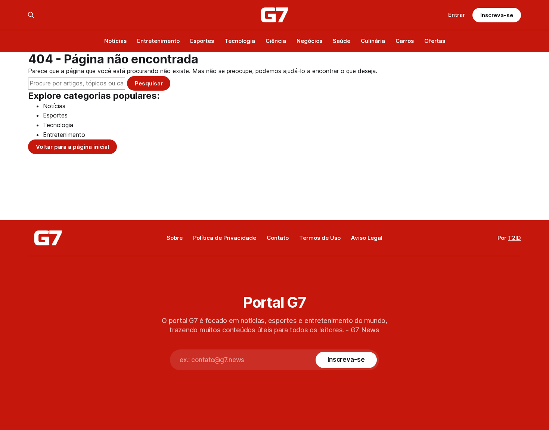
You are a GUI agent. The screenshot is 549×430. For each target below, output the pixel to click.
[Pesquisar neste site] (31, 15)
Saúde (341, 40)
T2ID (514, 237)
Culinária (373, 40)
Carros (405, 40)
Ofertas (434, 40)
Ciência (276, 40)
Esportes (202, 40)
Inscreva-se (496, 15)
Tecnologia (239, 40)
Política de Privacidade (224, 237)
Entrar (456, 14)
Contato (278, 237)
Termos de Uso (320, 237)
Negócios (309, 40)
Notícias (115, 40)
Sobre (175, 237)
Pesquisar (148, 83)
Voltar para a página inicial (72, 146)
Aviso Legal (366, 237)
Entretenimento (158, 40)
